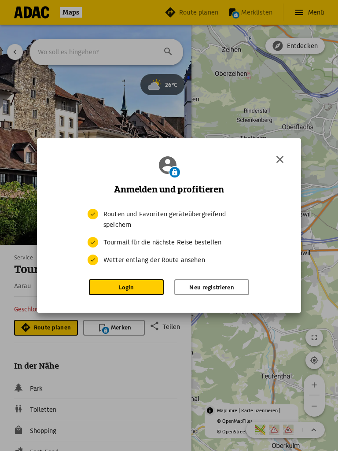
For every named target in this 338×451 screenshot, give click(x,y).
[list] (169, 237)
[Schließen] (279, 159)
